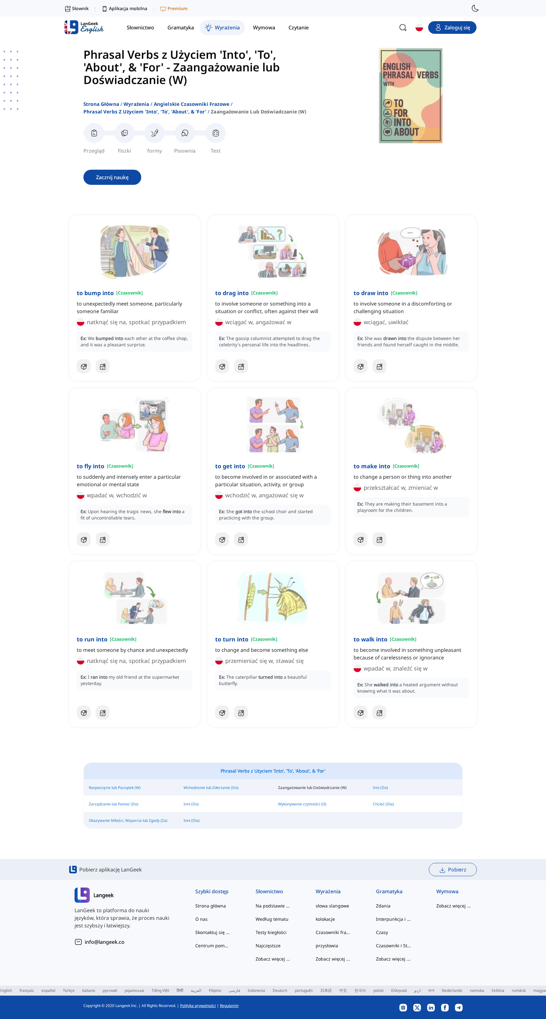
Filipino (215, 990)
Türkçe (69, 990)
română (519, 990)
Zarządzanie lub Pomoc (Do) (113, 804)
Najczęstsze (268, 946)
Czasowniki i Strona (393, 946)
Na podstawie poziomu (273, 906)
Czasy (382, 932)
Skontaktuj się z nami (212, 932)
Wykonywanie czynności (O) (302, 804)
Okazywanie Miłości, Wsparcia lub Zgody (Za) (128, 820)
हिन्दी (180, 990)
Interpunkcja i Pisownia (393, 919)
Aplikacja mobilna (128, 8)
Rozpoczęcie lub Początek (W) (115, 787)
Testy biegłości (271, 932)
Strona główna (101, 104)
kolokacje (325, 919)
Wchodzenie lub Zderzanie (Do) (211, 787)
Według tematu (272, 919)
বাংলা (431, 990)
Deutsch (280, 990)
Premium (177, 8)
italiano (88, 990)
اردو (417, 990)
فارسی (234, 990)
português (304, 990)
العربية (196, 990)
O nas (201, 919)
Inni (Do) (380, 787)
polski (378, 990)
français (27, 990)
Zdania (383, 906)
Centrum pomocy (212, 946)
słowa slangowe (332, 906)
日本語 (326, 990)
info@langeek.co (104, 941)
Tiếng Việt (160, 990)
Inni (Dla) (192, 820)
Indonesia (256, 990)
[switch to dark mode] (475, 8)
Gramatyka (389, 891)
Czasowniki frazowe (333, 932)
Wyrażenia (136, 104)
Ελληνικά (399, 990)
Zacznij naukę (112, 177)
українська (134, 990)
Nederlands (452, 990)
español (48, 990)
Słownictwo (269, 891)
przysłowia (327, 946)
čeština (498, 990)
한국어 (360, 990)
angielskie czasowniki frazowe (191, 104)
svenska (477, 990)
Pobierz (457, 869)
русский (110, 990)
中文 (343, 990)
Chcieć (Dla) (383, 804)
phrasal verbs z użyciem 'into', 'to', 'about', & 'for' (144, 111)
